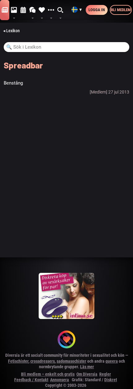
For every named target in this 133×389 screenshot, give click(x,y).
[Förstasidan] (4, 10)
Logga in (96, 9)
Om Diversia (86, 374)
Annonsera (59, 379)
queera (111, 361)
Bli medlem (121, 9)
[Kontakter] (41, 10)
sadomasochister (71, 361)
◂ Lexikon (11, 30)
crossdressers (42, 361)
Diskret (110, 379)
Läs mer (87, 366)
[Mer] (51, 10)
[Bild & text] (14, 10)
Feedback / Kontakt (31, 379)
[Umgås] (32, 10)
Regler (105, 374)
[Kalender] (23, 10)
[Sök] (60, 10)
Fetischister (18, 361)
